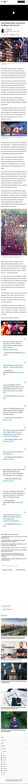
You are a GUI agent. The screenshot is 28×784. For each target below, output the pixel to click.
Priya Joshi (9, 29)
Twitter (24, 276)
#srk (23, 493)
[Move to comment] (17, 35)
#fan (4, 495)
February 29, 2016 (8, 441)
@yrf (17, 432)
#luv (13, 475)
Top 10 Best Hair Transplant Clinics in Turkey (11, 659)
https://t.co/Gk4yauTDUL (10, 349)
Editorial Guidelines (20, 569)
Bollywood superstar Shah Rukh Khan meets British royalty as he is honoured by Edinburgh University (12, 555)
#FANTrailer (6, 387)
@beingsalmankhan (9, 365)
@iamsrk (5, 367)
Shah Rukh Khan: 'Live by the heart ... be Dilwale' (14, 547)
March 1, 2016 (7, 419)
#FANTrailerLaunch (8, 518)
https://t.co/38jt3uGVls (12, 436)
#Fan (22, 408)
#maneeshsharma (8, 434)
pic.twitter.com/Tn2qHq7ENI (11, 520)
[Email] (15, 35)
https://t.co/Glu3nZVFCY (16, 367)
